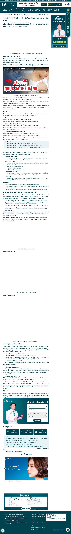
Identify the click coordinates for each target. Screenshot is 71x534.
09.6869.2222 (15, 518)
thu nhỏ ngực (45, 105)
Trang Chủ (6, 14)
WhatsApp (68, 32)
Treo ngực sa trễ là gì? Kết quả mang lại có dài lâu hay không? (22, 440)
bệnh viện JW (32, 105)
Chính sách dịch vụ (36, 518)
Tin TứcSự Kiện (43, 10)
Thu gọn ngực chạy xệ (40, 58)
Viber (68, 36)
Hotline (68, 15)
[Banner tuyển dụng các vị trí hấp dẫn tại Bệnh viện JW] (26, 501)
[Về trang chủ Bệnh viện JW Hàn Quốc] (8, 4)
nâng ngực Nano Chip (31, 213)
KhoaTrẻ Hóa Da (11, 10)
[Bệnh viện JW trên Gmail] (43, 522)
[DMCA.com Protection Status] (38, 527)
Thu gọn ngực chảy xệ (8, 194)
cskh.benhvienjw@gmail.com (12, 520)
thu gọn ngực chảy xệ (19, 152)
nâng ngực (6, 107)
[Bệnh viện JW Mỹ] (68, 4)
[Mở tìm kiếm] (68, 9)
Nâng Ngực (21, 14)
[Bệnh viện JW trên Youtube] (33, 522)
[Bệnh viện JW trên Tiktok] (38, 522)
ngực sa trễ (10, 451)
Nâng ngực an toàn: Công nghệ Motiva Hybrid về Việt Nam (21, 143)
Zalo (68, 28)
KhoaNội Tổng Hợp (30, 10)
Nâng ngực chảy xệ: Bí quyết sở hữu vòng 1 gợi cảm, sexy (21, 442)
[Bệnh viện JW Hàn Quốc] (65, 4)
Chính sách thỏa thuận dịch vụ (38, 516)
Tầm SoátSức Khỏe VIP (37, 10)
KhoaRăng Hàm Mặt (17, 10)
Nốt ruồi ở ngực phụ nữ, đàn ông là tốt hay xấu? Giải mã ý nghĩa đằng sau (25, 446)
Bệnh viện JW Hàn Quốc (50, 514)
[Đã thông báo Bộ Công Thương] (37, 529)
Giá (68, 20)
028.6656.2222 (22, 518)
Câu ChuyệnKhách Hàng (56, 10)
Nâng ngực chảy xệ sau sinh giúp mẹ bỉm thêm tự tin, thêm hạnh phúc (24, 145)
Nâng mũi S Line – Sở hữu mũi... (13, 481)
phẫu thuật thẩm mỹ (36, 200)
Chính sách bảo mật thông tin (38, 514)
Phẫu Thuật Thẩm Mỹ (13, 14)
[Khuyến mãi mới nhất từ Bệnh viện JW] (2, 531)
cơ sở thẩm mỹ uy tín (32, 346)
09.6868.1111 (38, 397)
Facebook (68, 24)
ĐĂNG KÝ (37, 420)
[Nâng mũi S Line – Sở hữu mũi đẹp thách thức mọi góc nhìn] (26, 468)
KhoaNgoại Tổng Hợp (24, 10)
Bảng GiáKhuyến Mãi (49, 10)
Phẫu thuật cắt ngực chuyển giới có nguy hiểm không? (20, 444)
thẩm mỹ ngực (20, 451)
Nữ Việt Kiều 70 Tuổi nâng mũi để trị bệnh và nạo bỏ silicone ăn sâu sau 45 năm (26, 438)
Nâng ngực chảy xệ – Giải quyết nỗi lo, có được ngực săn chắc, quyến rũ (24, 147)
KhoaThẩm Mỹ (5, 10)
